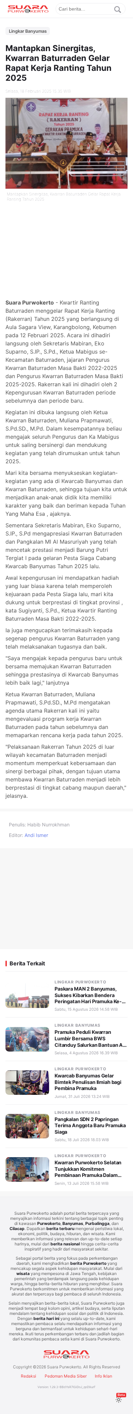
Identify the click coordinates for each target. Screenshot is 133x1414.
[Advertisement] (66, 250)
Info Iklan (103, 1376)
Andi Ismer (36, 835)
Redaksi (28, 1376)
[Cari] (117, 9)
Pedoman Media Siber (66, 1376)
